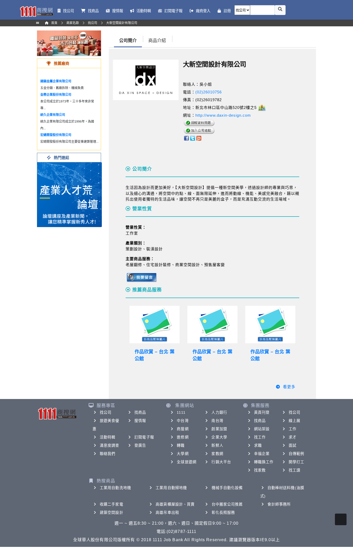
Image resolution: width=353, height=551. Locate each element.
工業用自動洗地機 (115, 488)
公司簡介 (128, 40)
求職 (258, 445)
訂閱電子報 (144, 437)
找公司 (105, 412)
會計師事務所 (279, 504)
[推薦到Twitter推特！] (192, 137)
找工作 (260, 437)
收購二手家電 (111, 504)
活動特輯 (107, 437)
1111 (181, 412)
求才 (292, 437)
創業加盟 (219, 429)
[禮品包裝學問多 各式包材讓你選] (69, 43)
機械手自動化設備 (227, 488)
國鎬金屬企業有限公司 (55, 81)
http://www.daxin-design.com (223, 115)
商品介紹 (157, 40)
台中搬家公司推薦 (227, 504)
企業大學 (219, 437)
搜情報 (140, 421)
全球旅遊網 (186, 462)
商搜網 (182, 429)
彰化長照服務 (223, 512)
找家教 (260, 470)
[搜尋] (280, 10)
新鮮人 (217, 445)
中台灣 (182, 421)
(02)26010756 (208, 92)
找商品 (140, 412)
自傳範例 (296, 454)
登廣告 (140, 445)
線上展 (294, 421)
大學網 (182, 454)
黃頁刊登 (262, 412)
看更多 (289, 387)
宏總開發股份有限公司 (55, 135)
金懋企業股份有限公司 (55, 95)
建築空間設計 (111, 512)
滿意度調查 (109, 445)
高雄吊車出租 (167, 512)
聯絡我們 (107, 454)
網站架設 (262, 429)
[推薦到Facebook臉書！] (186, 137)
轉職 (181, 445)
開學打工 (296, 462)
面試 (292, 445)
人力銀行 (219, 412)
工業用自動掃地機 (171, 488)
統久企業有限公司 (52, 115)
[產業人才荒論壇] (69, 194)
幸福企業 (262, 454)
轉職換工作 (264, 462)
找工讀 (294, 470)
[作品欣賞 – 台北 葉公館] (154, 325)
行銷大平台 (221, 462)
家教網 (217, 454)
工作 (292, 429)
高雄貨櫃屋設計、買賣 (175, 504)
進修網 (182, 437)
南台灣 (217, 421)
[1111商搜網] (36, 11)
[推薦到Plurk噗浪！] (199, 137)
